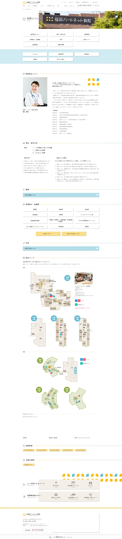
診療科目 (65, 5)
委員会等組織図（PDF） (74, 233)
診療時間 (61, 54)
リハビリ (42, 5)
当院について (72, 5)
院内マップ (87, 39)
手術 (58, 5)
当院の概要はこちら (30, 195)
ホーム (24, 9)
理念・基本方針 (61, 34)
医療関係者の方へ (85, 2)
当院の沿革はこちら (30, 248)
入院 (29, 5)
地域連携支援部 (35, 220)
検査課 (87, 209)
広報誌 (35, 59)
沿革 (61, 39)
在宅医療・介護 (50, 5)
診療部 (87, 226)
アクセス (64, 2)
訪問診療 (61, 226)
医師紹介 (86, 54)
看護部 (35, 209)
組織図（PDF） (47, 233)
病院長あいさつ (35, 34)
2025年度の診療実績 (28, 450)
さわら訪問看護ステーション (87, 220)
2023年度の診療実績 (54, 450)
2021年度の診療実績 (80, 450)
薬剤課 (61, 209)
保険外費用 (61, 44)
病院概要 (86, 34)
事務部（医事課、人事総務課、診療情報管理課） (61, 220)
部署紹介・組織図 (35, 39)
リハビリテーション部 (87, 214)
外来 (24, 5)
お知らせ (71, 2)
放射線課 (35, 214)
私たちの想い (61, 59)
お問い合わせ (95, 2)
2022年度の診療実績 (67, 450)
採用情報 (77, 2)
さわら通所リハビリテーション (35, 226)
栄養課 (61, 214)
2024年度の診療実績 (41, 450)
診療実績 (35, 44)
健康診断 (35, 5)
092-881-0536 (85, 5)
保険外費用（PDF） (29, 464)
